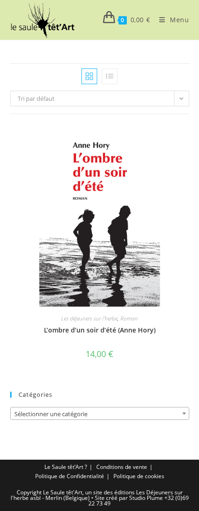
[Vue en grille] (89, 76)
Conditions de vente (121, 467)
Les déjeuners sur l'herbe (89, 318)
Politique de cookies (138, 476)
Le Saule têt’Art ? (65, 467)
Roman (129, 318)
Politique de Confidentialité (69, 476)
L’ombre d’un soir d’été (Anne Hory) (99, 330)
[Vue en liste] (110, 76)
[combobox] (99, 413)
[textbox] (100, 413)
